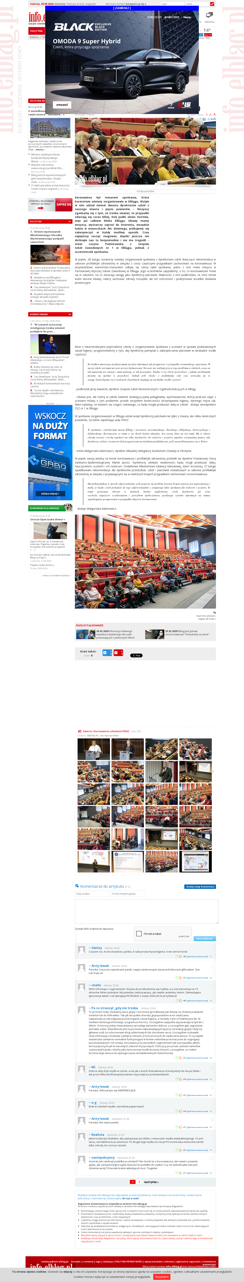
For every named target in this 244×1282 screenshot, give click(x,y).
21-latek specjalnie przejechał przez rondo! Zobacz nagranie (50, 187)
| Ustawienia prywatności (208, 1263)
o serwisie (87, 1261)
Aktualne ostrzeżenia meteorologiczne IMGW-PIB (46, 166)
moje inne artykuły (206, 615)
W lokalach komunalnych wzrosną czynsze (50, 385)
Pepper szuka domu (42, 565)
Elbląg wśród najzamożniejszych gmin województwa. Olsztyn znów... (48, 179)
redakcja (108, 1261)
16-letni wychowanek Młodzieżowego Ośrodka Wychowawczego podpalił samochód (47, 237)
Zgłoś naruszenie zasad (197, 956)
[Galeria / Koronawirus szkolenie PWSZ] (93, 749)
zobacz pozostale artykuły (55, 575)
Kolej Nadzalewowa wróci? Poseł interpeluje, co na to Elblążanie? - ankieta (49, 360)
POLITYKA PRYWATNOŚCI (128, 1261)
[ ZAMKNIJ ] (122, 8)
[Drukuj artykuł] (188, 118)
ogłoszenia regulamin (188, 1261)
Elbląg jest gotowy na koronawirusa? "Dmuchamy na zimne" (187, 633)
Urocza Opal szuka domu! (47, 519)
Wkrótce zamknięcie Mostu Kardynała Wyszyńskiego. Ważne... (45, 158)
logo (98, 1261)
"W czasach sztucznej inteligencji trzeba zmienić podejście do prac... (47, 328)
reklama (169, 1261)
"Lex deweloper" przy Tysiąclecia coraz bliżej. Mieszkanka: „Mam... (49, 289)
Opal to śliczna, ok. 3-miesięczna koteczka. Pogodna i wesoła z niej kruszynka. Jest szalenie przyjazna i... (47, 545)
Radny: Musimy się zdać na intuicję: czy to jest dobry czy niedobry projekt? (46, 369)
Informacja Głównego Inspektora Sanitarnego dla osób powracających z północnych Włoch (115, 634)
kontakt (75, 1261)
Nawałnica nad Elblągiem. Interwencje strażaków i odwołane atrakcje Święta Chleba (48, 280)
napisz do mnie (207, 618)
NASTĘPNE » (151, 1182)
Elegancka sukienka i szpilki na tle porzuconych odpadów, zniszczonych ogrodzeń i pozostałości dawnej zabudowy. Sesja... (50, 145)
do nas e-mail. (130, 1198)
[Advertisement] (184, 222)
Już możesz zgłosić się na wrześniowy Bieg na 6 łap (50, 556)
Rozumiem (162, 1277)
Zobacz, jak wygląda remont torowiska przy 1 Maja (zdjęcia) (47, 302)
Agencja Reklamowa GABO (201, 1266)
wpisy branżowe (153, 1261)
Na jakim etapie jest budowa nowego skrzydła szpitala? (47, 295)
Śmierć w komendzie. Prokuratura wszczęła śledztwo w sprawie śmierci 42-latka (50, 270)
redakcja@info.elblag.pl (54, 1261)
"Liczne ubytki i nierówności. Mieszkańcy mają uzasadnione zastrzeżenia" (47, 393)
